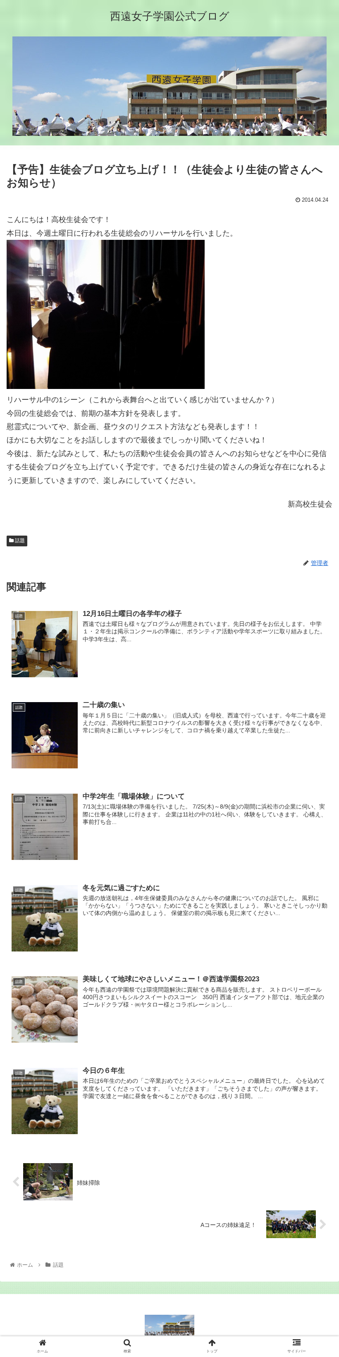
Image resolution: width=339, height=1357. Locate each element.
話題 (19, 540)
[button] (313, 928)
